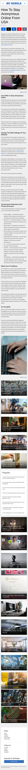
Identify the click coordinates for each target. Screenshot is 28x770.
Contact (6, 734)
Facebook (6, 747)
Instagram (6, 752)
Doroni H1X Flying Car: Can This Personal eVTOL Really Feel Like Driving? (12, 630)
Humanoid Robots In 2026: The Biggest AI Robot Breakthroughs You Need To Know (13, 528)
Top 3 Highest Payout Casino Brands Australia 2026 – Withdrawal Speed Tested (13, 686)
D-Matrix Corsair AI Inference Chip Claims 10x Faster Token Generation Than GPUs (13, 595)
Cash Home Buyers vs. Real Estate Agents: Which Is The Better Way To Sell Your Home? (13, 464)
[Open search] (25, 2)
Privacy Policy (7, 737)
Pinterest (6, 750)
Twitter (5, 749)
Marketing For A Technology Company (13, 411)
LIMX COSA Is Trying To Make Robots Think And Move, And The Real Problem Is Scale (13, 564)
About (5, 733)
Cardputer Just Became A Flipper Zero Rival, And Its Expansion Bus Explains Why (13, 720)
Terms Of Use (7, 739)
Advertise (6, 736)
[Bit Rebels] (13, 4)
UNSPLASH (25, 92)
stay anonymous (5, 44)
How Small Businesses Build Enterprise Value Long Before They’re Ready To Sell (13, 428)
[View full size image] (14, 82)
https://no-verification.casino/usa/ (13, 70)
